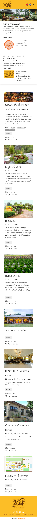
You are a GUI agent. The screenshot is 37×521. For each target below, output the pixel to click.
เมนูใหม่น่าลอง (13, 167)
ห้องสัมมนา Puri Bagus (21, 433)
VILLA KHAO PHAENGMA (18, 63)
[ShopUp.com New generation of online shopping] (21, 519)
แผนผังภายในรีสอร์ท (16, 476)
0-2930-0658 (11, 56)
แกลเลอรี (16, 170)
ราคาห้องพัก (23, 46)
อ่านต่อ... (8, 134)
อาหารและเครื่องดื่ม (15, 330)
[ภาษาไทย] (30, 4)
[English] (27, 4)
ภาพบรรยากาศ (13, 221)
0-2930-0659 (11, 58)
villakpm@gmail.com (14, 61)
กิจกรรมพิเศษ (13, 276)
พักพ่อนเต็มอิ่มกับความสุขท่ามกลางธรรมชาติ (18, 107)
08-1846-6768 (21, 56)
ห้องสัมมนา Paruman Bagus (22, 379)
